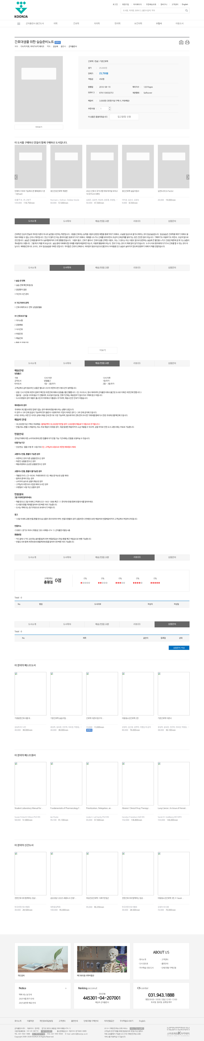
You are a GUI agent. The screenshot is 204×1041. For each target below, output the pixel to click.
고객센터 (175, 4)
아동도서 (179, 23)
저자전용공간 (109, 1021)
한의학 (117, 23)
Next (187, 177)
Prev (16, 177)
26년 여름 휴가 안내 (26, 999)
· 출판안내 (164, 964)
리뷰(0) (137, 221)
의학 (55, 23)
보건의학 (138, 23)
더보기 (103, 350)
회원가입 (125, 4)
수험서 (159, 23)
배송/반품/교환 (102, 221)
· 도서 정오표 (143, 964)
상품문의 (172, 221)
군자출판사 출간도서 (35, 23)
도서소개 (32, 221)
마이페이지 (137, 4)
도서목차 (67, 221)
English (185, 4)
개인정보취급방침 (46, 1021)
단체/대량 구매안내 (91, 1021)
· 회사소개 (142, 959)
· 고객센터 (164, 959)
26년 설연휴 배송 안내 (27, 1003)
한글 (96, 61)
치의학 (97, 23)
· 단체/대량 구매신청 (168, 968)
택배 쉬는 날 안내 (25, 995)
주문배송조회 (151, 4)
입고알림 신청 (124, 116)
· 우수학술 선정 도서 (145, 968)
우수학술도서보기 (126, 1021)
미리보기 (39, 127)
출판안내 (74, 1021)
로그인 (115, 4)
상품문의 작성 (179, 648)
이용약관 (30, 1021)
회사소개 (18, 1021)
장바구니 (164, 4)
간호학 (76, 23)
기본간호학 (104, 61)
